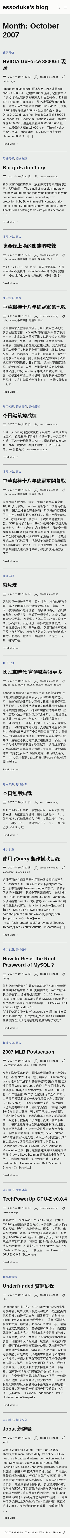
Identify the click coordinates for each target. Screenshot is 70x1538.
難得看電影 (10, 1276)
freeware (8, 1212)
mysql (6, 978)
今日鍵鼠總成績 (20, 415)
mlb (5, 1065)
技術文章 (8, 849)
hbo (5, 1299)
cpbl (5, 259)
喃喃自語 (21, 158)
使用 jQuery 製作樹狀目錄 (31, 858)
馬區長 (22, 685)
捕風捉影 (8, 236)
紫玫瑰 (10, 585)
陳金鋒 (41, 259)
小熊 (19, 1065)
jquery (18, 871)
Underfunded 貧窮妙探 (28, 1286)
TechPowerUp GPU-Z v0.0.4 (35, 1199)
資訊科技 (8, 52)
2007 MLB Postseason (28, 1052)
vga (13, 81)
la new (12, 259)
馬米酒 (31, 685)
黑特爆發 (34, 406)
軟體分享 (21, 1189)
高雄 (49, 259)
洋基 (26, 1065)
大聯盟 (12, 1065)
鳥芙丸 (58, 685)
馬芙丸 (40, 685)
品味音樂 (8, 158)
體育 (18, 236)
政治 (14, 685)
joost (5, 1442)
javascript (8, 871)
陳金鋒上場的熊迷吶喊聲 (29, 246)
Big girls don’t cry (24, 167)
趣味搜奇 (21, 406)
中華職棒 (22, 259)
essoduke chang (49, 76)
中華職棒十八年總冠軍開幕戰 (34, 481)
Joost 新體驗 (17, 1429)
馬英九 (49, 685)
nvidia (6, 81)
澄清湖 (32, 259)
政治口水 (8, 663)
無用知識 (8, 406)
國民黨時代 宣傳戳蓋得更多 (32, 672)
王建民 (34, 1065)
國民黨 (6, 685)
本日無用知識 (17, 793)
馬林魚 (43, 1065)
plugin (26, 871)
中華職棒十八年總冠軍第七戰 (34, 307)
